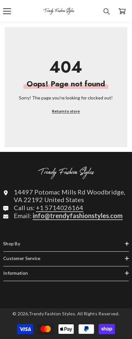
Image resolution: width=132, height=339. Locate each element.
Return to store (66, 111)
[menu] (7, 11)
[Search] (107, 11)
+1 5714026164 (59, 207)
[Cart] (122, 11)
